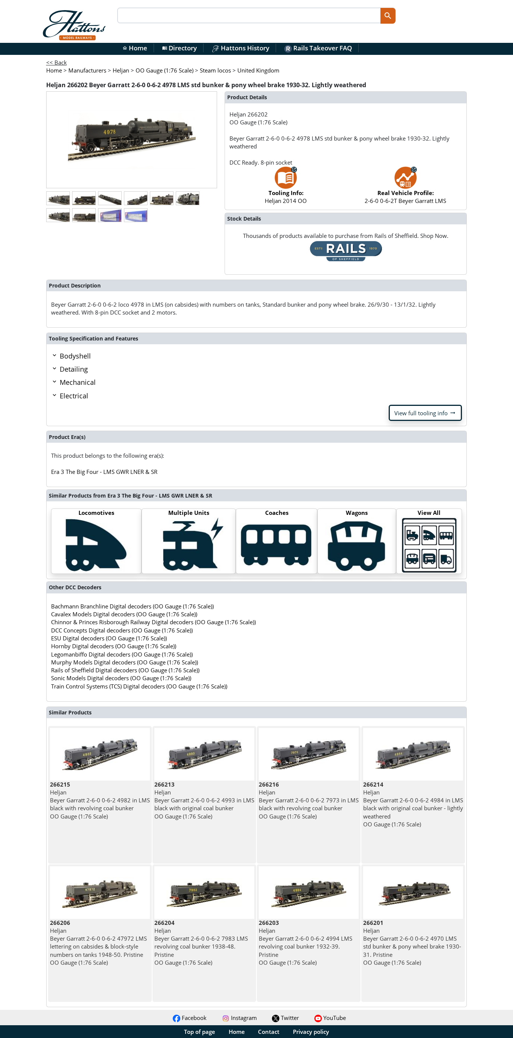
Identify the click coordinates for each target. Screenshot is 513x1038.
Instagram (243, 1017)
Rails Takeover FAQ (322, 48)
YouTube (334, 1017)
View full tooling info (425, 413)
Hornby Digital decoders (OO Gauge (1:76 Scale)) (113, 646)
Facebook (193, 1017)
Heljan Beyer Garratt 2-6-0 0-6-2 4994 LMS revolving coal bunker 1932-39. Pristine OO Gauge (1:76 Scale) (305, 942)
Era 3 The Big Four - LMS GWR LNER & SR (104, 471)
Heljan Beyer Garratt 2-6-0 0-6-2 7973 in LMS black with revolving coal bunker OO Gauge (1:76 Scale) (309, 800)
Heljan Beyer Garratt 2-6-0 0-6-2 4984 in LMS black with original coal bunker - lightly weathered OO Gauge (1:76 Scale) (413, 804)
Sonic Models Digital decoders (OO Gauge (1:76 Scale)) (121, 678)
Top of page (199, 1031)
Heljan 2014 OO (286, 196)
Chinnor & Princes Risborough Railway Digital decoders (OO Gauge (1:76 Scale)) (153, 622)
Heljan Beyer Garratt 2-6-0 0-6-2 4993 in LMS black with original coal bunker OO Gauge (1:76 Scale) (204, 800)
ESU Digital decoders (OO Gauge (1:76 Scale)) (109, 638)
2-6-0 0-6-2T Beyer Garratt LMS (405, 196)
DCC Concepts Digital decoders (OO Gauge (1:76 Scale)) (122, 630)
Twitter (289, 1017)
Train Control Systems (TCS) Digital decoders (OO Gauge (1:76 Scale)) (139, 686)
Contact (268, 1031)
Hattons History (244, 48)
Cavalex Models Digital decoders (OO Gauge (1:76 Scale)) (124, 614)
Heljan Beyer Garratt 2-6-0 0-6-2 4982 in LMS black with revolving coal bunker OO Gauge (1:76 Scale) (100, 800)
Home (134, 48)
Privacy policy (311, 1031)
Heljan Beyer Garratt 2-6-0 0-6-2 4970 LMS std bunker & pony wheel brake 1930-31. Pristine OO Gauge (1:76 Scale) (412, 942)
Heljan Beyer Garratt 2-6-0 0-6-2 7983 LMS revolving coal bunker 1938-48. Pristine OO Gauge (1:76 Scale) (201, 942)
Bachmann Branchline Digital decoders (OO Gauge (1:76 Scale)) (132, 606)
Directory (179, 48)
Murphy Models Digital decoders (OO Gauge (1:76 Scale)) (124, 662)
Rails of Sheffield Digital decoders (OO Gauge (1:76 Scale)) (125, 670)
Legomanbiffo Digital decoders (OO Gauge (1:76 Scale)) (122, 654)
